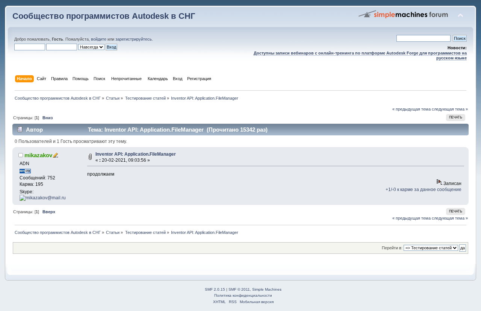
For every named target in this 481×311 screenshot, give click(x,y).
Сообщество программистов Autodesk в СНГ (103, 16)
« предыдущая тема (411, 109)
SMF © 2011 (239, 289)
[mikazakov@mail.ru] (43, 197)
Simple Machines (266, 289)
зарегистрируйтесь (133, 39)
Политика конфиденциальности (243, 295)
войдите (98, 39)
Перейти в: (392, 248)
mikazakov (38, 155)
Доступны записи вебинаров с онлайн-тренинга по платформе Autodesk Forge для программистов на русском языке (360, 55)
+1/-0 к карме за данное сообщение (423, 189)
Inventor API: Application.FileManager (135, 154)
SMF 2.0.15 (215, 289)
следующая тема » (450, 109)
